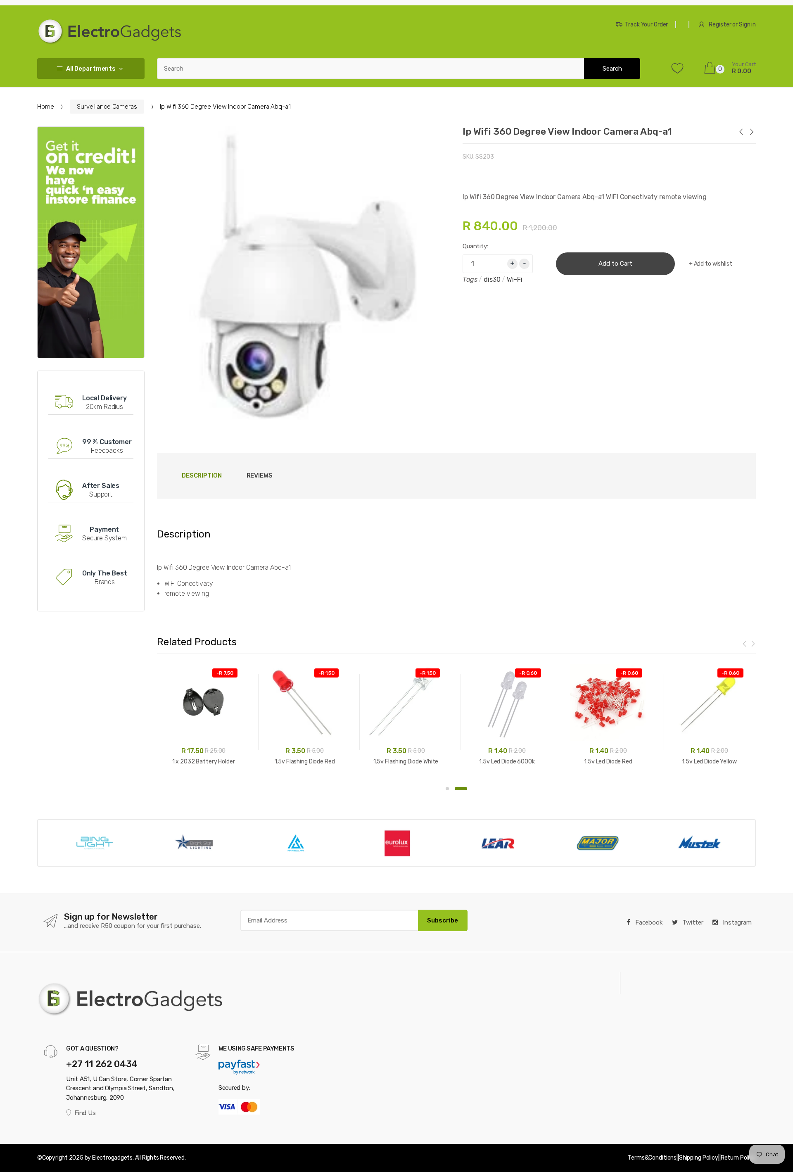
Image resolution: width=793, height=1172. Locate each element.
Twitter (692, 922)
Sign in (747, 24)
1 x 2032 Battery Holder (203, 761)
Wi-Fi (514, 279)
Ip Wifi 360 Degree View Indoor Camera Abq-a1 (567, 131)
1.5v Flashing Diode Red (305, 761)
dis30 (492, 279)
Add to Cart (615, 263)
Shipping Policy (698, 1157)
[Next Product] (751, 132)
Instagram (736, 922)
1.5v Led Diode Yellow (709, 761)
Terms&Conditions (652, 1157)
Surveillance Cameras (107, 106)
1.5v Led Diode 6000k (506, 761)
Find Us (84, 1113)
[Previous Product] (740, 132)
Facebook (648, 922)
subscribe (442, 920)
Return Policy (738, 1157)
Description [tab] (202, 475)
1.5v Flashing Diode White (406, 761)
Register (720, 24)
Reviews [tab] (260, 475)
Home (45, 106)
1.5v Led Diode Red (608, 761)
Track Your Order (646, 24)
